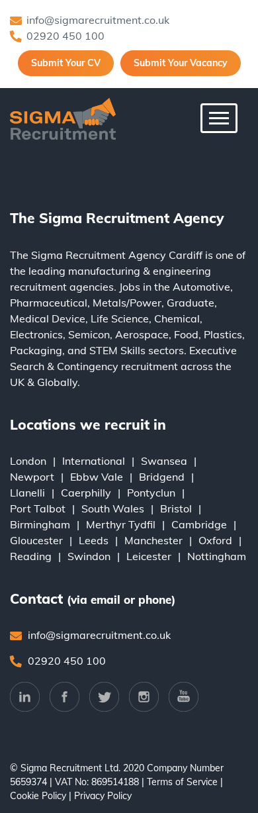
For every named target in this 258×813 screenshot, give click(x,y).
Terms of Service (182, 782)
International (93, 460)
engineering (182, 270)
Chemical (177, 318)
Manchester (153, 540)
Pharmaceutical (48, 302)
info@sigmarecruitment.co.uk (97, 19)
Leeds (93, 540)
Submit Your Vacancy (181, 63)
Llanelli (27, 492)
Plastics (223, 334)
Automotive (201, 286)
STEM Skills (117, 350)
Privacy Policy (103, 796)
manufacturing (104, 270)
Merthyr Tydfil (120, 524)
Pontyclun (151, 492)
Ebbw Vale (96, 476)
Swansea (164, 460)
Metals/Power (127, 302)
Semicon (89, 334)
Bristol (176, 508)
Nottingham (216, 556)
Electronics (36, 334)
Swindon (88, 556)
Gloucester (36, 540)
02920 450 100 (65, 35)
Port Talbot (37, 508)
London (28, 460)
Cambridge (199, 524)
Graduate (190, 302)
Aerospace (142, 334)
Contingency (87, 366)
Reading (31, 556)
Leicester (148, 556)
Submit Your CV (66, 63)
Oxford (215, 540)
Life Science (120, 318)
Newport (32, 476)
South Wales (112, 508)
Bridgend (162, 476)
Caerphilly (86, 492)
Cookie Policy (38, 796)
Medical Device (47, 318)
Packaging (36, 350)
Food (186, 334)
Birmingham (40, 524)
